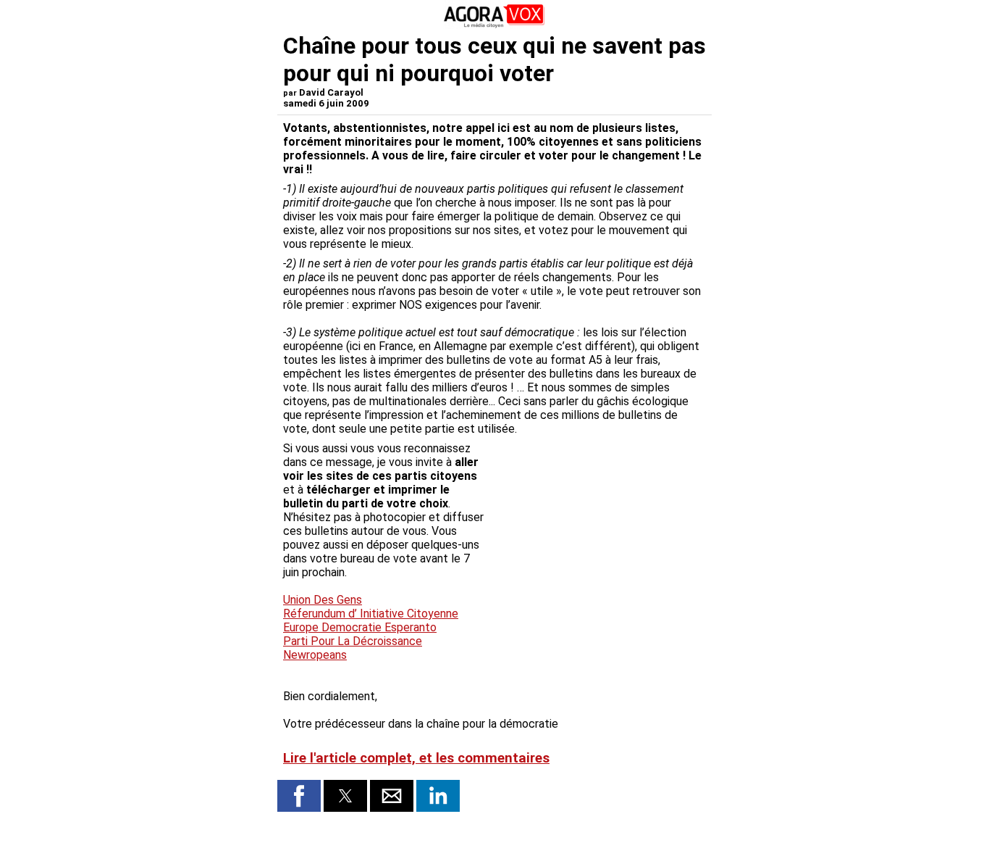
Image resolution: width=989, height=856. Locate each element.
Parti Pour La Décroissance (352, 641)
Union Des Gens (322, 600)
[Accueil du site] (494, 25)
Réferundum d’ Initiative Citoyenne (370, 613)
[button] (299, 796)
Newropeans (315, 655)
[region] (597, 517)
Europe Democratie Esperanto (360, 627)
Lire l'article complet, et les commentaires (416, 758)
